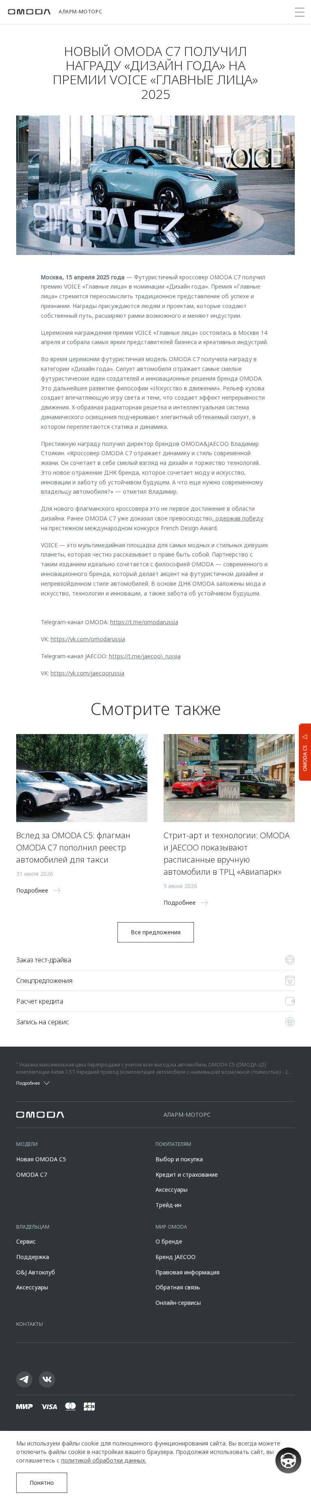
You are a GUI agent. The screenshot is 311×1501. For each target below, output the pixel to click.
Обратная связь (178, 1287)
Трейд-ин (168, 1205)
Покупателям (173, 1144)
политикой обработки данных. (103, 1460)
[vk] (47, 1379)
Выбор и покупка (179, 1159)
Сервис (26, 1241)
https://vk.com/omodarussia (88, 639)
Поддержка (32, 1257)
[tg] (24, 1379)
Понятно (42, 1482)
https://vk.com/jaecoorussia (87, 673)
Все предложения (156, 932)
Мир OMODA (171, 1226)
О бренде (169, 1241)
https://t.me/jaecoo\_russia (145, 656)
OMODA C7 (31, 1174)
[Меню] (299, 12)
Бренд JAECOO (176, 1257)
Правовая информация (187, 1272)
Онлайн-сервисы (178, 1302)
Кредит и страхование (187, 1174)
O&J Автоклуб (35, 1272)
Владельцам (32, 1226)
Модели (27, 1144)
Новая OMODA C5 (41, 1159)
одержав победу (238, 518)
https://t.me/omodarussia (144, 622)
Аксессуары (171, 1189)
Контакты (29, 1324)
